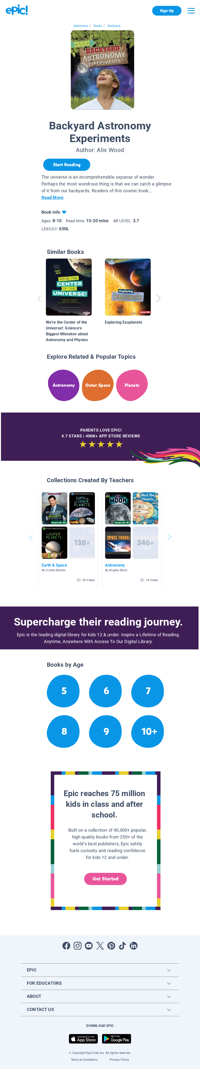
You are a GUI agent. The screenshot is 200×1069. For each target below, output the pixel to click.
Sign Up (167, 10)
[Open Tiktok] (122, 946)
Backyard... (115, 26)
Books (98, 26)
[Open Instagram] (77, 946)
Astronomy (80, 26)
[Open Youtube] (89, 946)
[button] (68, 538)
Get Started (106, 879)
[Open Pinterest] (111, 946)
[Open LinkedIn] (134, 946)
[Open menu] (191, 10)
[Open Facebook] (66, 946)
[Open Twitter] (100, 946)
